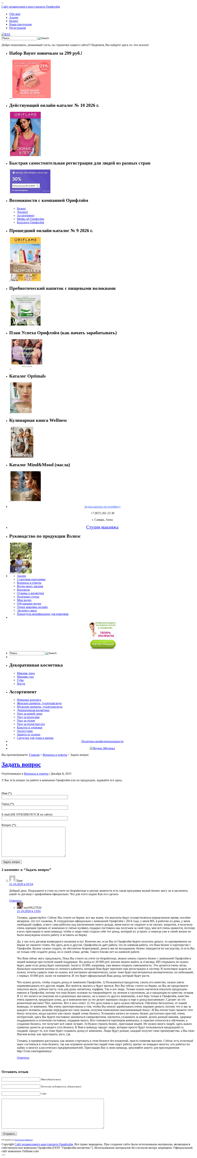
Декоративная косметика (33, 710)
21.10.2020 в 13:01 (29, 911)
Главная (34, 754)
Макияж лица (26, 673)
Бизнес (13, 21)
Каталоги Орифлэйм (30, 222)
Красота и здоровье (29, 727)
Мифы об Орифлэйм (30, 219)
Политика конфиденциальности (102, 741)
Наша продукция (20, 24)
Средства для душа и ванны (35, 737)
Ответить (15, 900)
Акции (13, 17)
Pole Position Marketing (24, 1140)
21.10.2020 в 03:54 (21, 884)
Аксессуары (25, 731)
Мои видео (24, 600)
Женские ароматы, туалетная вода (39, 703)
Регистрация (17, 27)
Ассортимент (25, 215)
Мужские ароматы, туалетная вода (39, 706)
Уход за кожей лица (29, 713)
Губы (20, 680)
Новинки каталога (29, 699)
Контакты (23, 589)
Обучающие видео (29, 603)
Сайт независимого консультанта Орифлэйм (31, 6)
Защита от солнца (28, 734)
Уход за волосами (28, 717)
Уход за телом (26, 720)
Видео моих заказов (30, 586)
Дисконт (22, 212)
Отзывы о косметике (30, 593)
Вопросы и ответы (29, 582)
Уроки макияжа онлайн (32, 607)
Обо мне (14, 14)
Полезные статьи (28, 596)
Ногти (21, 683)
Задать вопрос (21, 764)
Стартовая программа (31, 579)
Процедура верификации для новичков (42, 614)
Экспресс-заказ (27, 610)
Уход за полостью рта (31, 724)
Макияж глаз (25, 676)
